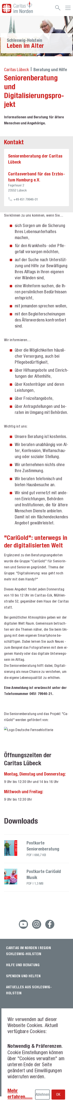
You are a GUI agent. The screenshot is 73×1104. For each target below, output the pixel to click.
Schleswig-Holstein (24, 40)
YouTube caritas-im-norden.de (23, 924)
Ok (58, 1094)
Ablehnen (42, 1094)
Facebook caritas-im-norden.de (49, 924)
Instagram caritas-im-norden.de (36, 924)
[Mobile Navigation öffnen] (68, 9)
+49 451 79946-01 (25, 199)
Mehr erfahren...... (20, 1094)
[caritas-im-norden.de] (22, 7)
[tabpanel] (36, 36)
